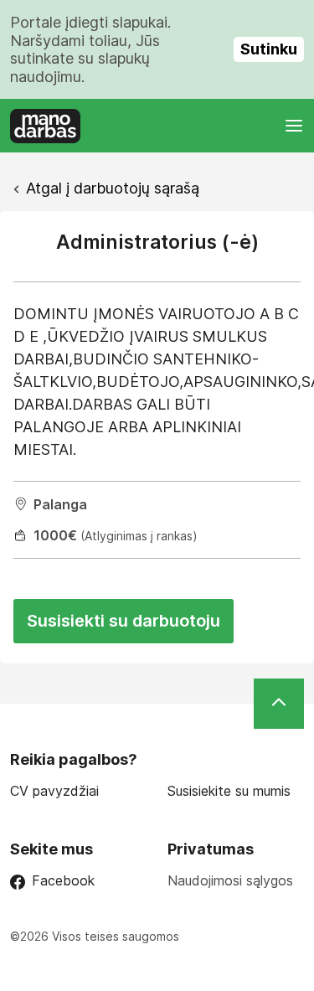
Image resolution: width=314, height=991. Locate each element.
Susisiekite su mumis (229, 791)
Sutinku (268, 49)
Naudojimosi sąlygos (230, 880)
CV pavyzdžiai (54, 791)
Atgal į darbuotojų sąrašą (112, 188)
